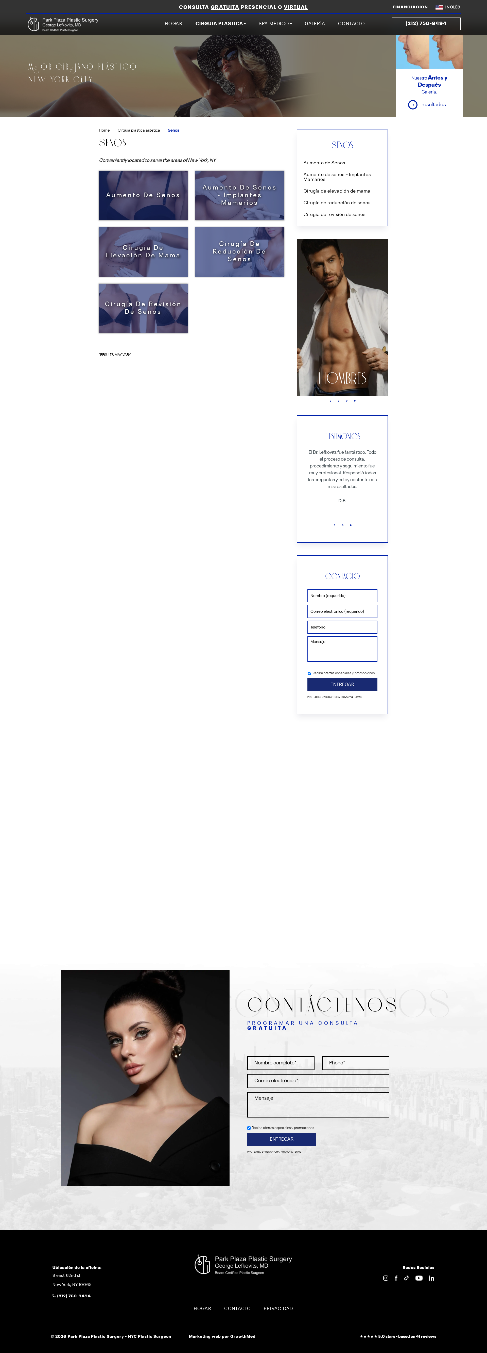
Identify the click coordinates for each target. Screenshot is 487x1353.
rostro (342, 379)
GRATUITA (225, 7)
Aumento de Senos (143, 195)
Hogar (174, 24)
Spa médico (274, 24)
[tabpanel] (342, 318)
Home (104, 131)
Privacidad (278, 1309)
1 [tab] (330, 401)
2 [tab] (338, 401)
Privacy (346, 697)
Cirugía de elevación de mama (143, 252)
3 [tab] (346, 401)
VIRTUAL (296, 7)
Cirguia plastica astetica (139, 131)
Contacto (351, 24)
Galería (315, 24)
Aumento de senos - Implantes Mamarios (240, 195)
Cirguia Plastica (219, 24)
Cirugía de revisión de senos (143, 308)
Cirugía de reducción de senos (240, 252)
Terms (357, 697)
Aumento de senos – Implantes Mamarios (337, 177)
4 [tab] (355, 401)
